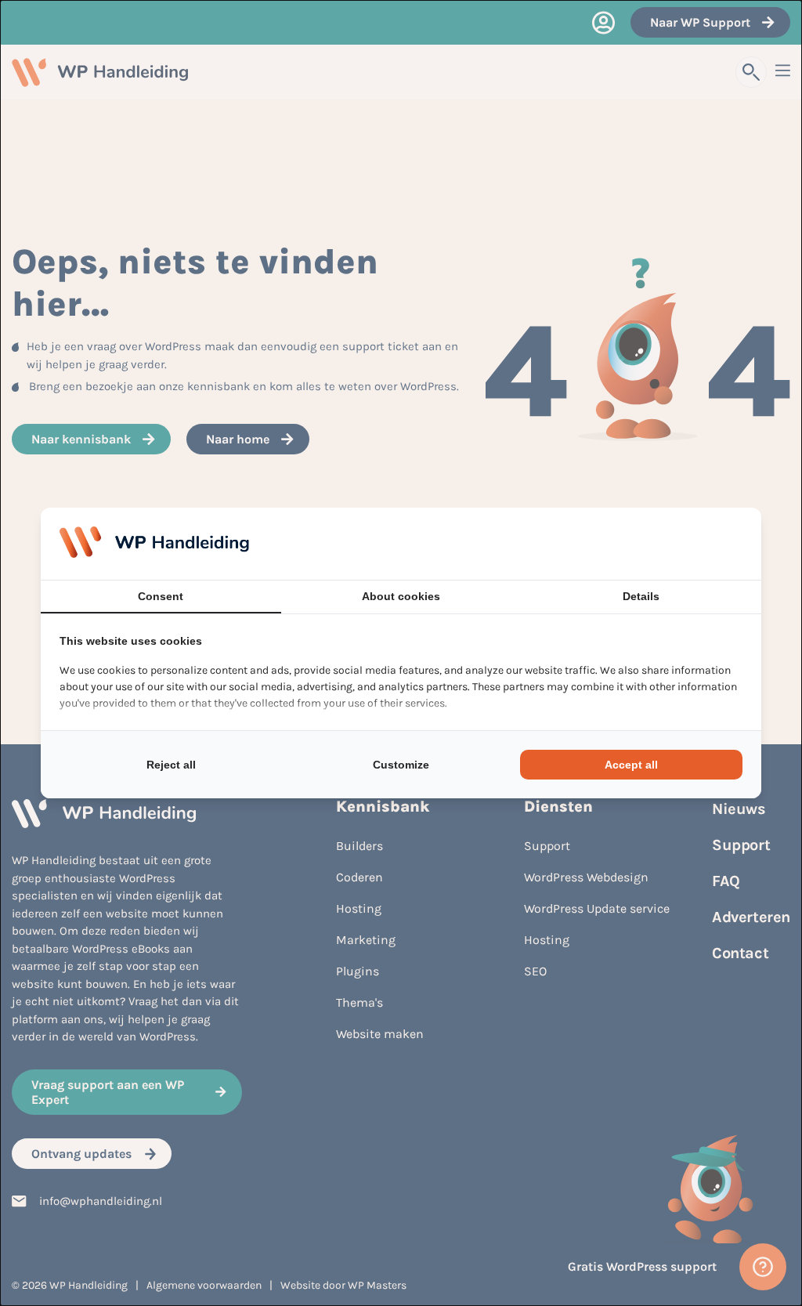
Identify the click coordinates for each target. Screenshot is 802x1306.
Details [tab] (641, 596)
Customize (401, 764)
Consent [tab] (160, 596)
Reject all (171, 764)
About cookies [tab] (401, 596)
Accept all (631, 764)
